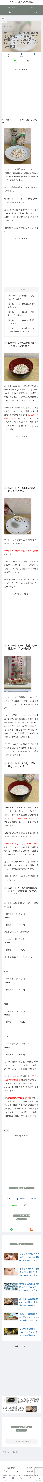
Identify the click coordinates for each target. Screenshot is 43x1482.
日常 (7, 1130)
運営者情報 (11, 1468)
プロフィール (32, 1468)
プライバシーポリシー (11, 1471)
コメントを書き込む (21, 1441)
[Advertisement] (21, 92)
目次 (20, 289)
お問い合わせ (32, 1471)
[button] (28, 61)
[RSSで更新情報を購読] (31, 1229)
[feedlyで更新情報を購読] (11, 1229)
